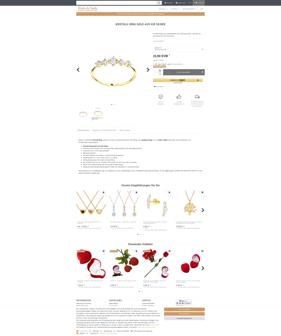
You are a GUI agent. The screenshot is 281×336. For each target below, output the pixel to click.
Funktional (94, 333)
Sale (201, 9)
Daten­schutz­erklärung (146, 327)
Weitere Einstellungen (109, 333)
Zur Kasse (113, 306)
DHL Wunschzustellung (143, 331)
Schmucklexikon (148, 303)
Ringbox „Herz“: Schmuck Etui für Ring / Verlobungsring (188, 281)
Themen (174, 9)
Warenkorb (113, 303)
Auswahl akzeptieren (184, 318)
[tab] (83, 130)
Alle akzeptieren (184, 309)
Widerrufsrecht (82, 306)
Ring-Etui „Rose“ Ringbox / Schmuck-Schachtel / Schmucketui (154, 281)
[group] (91, 205)
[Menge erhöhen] (159, 70)
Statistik (96, 331)
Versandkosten (177, 64)
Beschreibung (83, 130)
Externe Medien (123, 331)
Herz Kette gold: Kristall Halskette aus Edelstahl (89, 222)
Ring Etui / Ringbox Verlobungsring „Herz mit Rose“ (90, 281)
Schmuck (162, 9)
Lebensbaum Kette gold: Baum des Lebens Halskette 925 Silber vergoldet (189, 222)
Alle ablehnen (184, 314)
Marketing (108, 331)
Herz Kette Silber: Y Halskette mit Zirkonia (123, 222)
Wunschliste (159, 86)
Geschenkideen (189, 9)
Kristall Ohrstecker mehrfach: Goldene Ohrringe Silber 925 (155, 222)
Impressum (154, 325)
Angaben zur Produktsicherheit (104, 130)
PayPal (82, 333)
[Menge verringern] (159, 73)
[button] (178, 81)
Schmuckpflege (148, 306)
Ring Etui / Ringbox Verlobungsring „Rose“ (123, 281)
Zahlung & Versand (83, 303)
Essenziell (84, 331)
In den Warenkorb (183, 72)
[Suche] (159, 3)
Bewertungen (125, 130)
